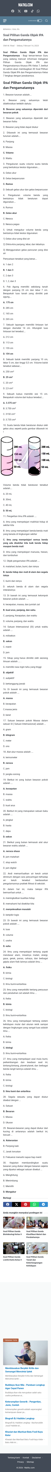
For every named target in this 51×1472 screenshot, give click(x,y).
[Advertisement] (25, 1310)
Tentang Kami (14, 1458)
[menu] (6, 20)
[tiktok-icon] (32, 11)
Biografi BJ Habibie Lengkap (19, 1418)
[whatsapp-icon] (38, 11)
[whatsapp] (34, 1204)
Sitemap (30, 1462)
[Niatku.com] (25, 5)
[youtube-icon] (26, 11)
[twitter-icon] (19, 11)
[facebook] (7, 1204)
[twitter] (16, 1204)
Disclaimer (36, 1458)
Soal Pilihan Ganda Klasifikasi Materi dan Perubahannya (36, 1234)
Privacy (20, 1462)
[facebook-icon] (13, 11)
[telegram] (43, 1204)
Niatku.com (29, 1468)
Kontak (26, 1458)
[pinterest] (25, 1204)
